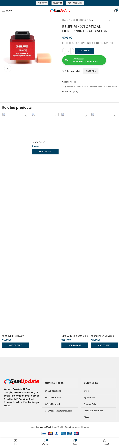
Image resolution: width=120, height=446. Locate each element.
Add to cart (84, 50)
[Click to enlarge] (7, 68)
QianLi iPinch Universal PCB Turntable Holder (102, 337)
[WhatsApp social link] (73, 92)
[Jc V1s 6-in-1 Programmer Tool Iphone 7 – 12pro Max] (45, 126)
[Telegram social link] (77, 92)
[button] (15, 345)
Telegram (57, 3)
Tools (92, 20)
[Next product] (116, 20)
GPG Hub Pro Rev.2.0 (13, 335)
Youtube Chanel (75, 3)
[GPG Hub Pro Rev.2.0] (15, 223)
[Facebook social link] (70, 92)
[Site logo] (60, 10)
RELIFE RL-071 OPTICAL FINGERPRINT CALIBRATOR (92, 86)
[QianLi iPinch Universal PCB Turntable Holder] (104, 223)
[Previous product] (109, 20)
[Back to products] (112, 20)
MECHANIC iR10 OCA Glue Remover (74, 337)
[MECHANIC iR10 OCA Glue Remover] (74, 223)
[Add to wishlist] (26, 115)
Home (65, 20)
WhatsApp (42, 3)
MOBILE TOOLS (78, 20)
